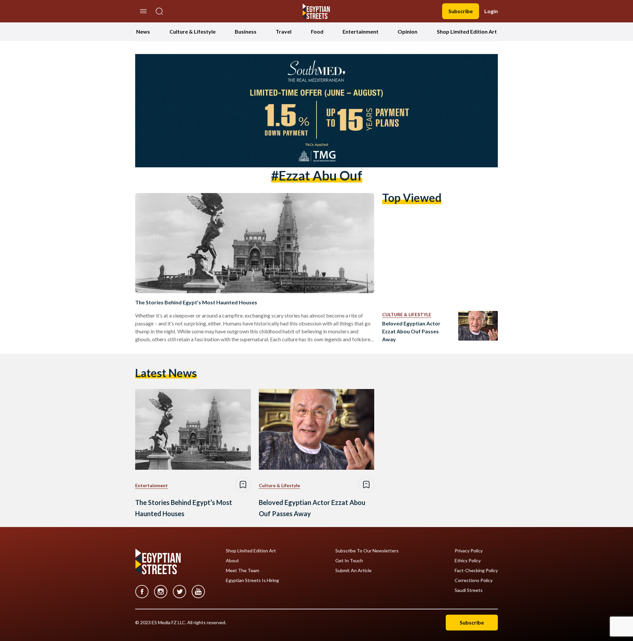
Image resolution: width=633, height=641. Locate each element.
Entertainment (360, 31)
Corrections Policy (474, 580)
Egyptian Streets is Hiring (252, 580)
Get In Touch (349, 560)
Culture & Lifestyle (192, 31)
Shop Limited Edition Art (467, 31)
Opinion (407, 31)
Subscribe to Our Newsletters (367, 550)
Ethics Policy (468, 560)
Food (317, 31)
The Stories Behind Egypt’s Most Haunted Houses (196, 302)
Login (491, 11)
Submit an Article (353, 570)
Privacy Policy (469, 550)
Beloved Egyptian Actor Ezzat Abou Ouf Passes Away (411, 331)
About (232, 560)
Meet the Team (242, 570)
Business (245, 31)
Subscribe (460, 11)
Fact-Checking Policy (476, 570)
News (143, 31)
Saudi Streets (469, 590)
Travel (283, 31)
